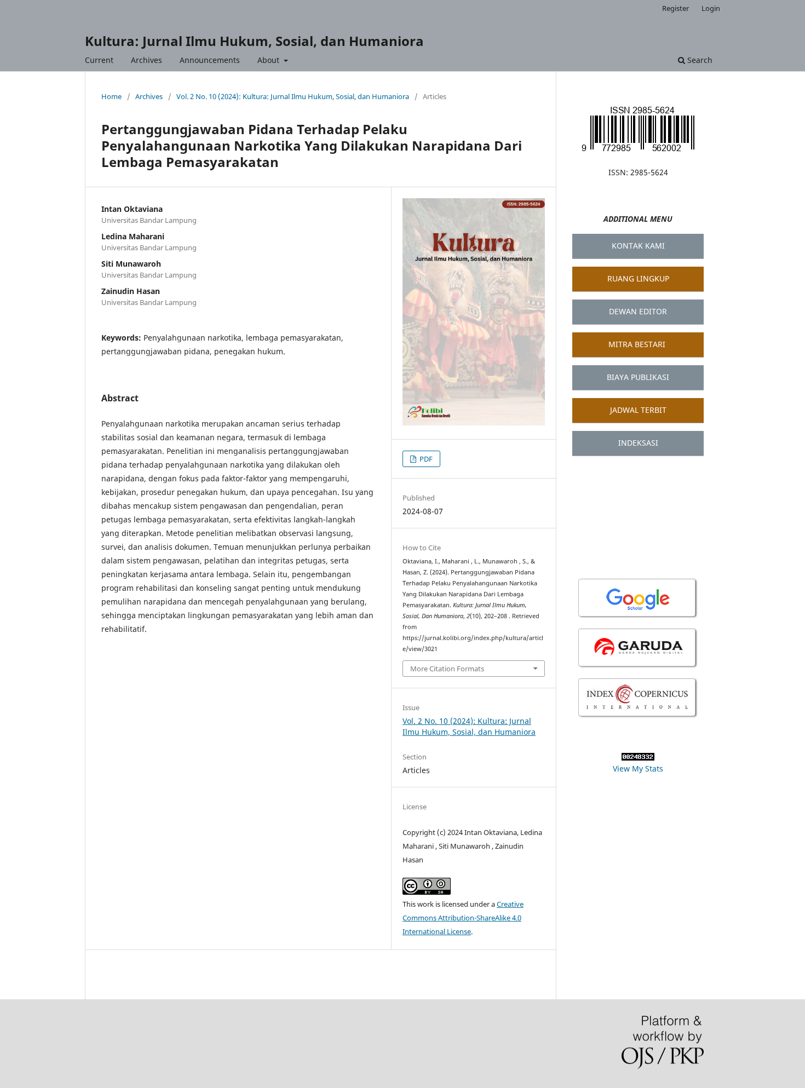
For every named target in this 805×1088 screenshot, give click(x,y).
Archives (146, 60)
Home (111, 96)
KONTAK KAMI (638, 245)
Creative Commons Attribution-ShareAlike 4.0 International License (463, 917)
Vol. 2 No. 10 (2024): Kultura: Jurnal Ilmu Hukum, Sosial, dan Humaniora (292, 96)
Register (675, 8)
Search (698, 60)
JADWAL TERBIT (638, 410)
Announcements (210, 60)
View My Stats (638, 768)
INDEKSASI (638, 442)
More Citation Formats (447, 668)
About (269, 60)
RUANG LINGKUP (638, 278)
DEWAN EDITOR (638, 311)
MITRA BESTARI (636, 344)
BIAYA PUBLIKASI (638, 377)
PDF (425, 459)
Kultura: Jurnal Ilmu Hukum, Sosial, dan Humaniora (254, 41)
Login (711, 8)
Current (99, 60)
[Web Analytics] (638, 757)
